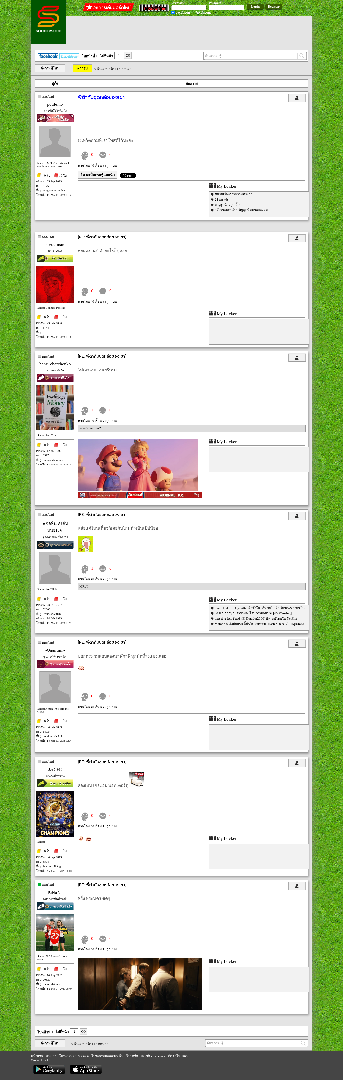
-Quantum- (55, 650)
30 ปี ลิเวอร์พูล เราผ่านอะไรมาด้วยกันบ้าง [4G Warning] (253, 613)
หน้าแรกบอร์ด (104, 69)
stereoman (55, 244)
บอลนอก (125, 69)
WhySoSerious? (90, 428)
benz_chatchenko (55, 364)
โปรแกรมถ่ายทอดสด (74, 1056)
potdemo (55, 104)
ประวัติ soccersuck (153, 1056)
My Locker (226, 186)
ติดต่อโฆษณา (178, 1056)
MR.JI (83, 586)
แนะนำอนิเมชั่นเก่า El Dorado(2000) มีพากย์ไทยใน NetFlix (256, 618)
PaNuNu (55, 892)
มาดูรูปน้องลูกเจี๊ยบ (228, 205)
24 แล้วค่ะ (222, 199)
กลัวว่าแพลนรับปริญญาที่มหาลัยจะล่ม (241, 210)
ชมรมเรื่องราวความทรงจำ (233, 194)
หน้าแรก (37, 1056)
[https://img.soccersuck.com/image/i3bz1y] (140, 1009)
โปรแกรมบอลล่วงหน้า (107, 1056)
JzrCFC (55, 769)
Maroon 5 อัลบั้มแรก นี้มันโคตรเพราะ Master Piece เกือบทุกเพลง (259, 624)
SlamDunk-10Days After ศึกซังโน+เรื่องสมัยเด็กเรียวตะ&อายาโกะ (260, 608)
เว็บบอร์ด (131, 1056)
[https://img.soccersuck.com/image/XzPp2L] (138, 490)
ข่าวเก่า (51, 1056)
